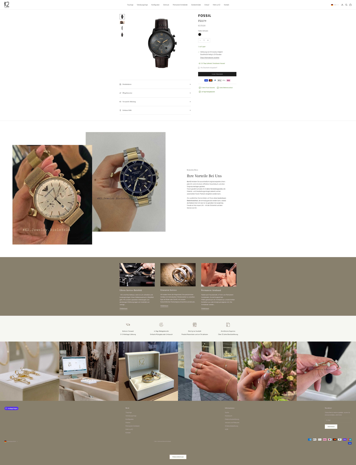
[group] (29, 371)
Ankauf (206, 5)
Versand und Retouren (232, 423)
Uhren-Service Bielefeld (131, 290)
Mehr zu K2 (216, 5)
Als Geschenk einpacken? (209, 68)
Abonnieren (331, 426)
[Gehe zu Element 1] (122, 16)
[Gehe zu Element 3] (122, 28)
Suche (227, 412)
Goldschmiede (196, 5)
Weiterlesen (123, 308)
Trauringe (130, 5)
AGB (226, 429)
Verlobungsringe (142, 5)
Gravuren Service (168, 290)
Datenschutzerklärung (232, 419)
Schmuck (166, 5)
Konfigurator (155, 5)
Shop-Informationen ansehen (209, 58)
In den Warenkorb (217, 74)
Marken (128, 423)
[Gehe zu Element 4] (122, 34)
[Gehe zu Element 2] (122, 22)
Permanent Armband (211, 290)
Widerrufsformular (178, 457)
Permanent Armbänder (180, 5)
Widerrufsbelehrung (231, 426)
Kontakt (226, 5)
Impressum (228, 416)
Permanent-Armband (132, 426)
